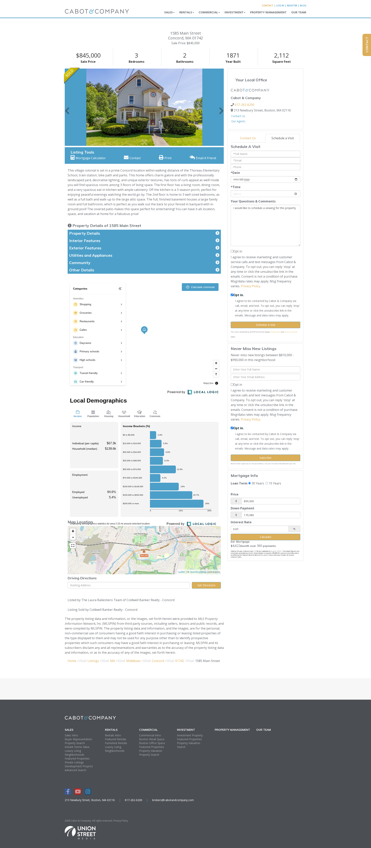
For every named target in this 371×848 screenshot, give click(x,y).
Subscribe (265, 458)
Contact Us (238, 116)
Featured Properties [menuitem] (77, 758)
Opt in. (238, 295)
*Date (235, 173)
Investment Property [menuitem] (190, 735)
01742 (179, 661)
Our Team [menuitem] (298, 12)
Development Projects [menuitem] (79, 766)
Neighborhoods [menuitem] (74, 754)
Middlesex (133, 661)
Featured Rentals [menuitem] (115, 739)
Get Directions (206, 585)
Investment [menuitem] (234, 12)
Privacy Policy (250, 286)
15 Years (274, 483)
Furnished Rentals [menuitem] (116, 743)
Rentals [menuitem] (185, 12)
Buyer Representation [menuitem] (78, 739)
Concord (158, 661)
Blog (303, 5)
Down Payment (242, 508)
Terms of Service (290, 332)
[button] (67, 107)
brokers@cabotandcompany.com (173, 800)
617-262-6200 (244, 105)
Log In (280, 5)
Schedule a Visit (282, 138)
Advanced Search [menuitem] (75, 770)
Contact (267, 5)
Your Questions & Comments (253, 201)
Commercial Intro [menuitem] (150, 735)
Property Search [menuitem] (75, 743)
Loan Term (239, 483)
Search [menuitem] (181, 747)
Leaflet (181, 571)
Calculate (265, 537)
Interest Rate (241, 522)
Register (292, 5)
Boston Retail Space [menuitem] (151, 739)
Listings (93, 661)
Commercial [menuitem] (208, 12)
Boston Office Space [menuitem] (152, 743)
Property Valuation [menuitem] (150, 751)
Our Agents (238, 121)
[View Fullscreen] (73, 545)
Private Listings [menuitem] (74, 762)
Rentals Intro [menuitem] (113, 735)
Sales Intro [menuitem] (71, 735)
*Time (236, 187)
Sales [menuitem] (168, 12)
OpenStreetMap (198, 571)
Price (234, 494)
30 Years (257, 483)
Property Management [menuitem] (268, 12)
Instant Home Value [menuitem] (77, 747)
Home (72, 661)
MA (112, 661)
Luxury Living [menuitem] (73, 751)
